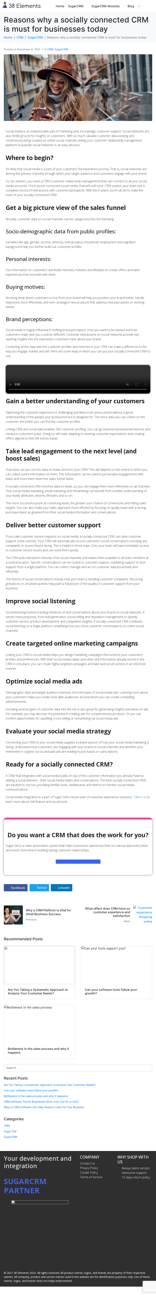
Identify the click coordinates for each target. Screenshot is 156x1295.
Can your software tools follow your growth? (31, 1090)
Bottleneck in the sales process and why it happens (36, 1096)
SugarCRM (61, 49)
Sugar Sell (10, 1131)
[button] (78, 379)
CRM (50, 49)
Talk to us (139, 797)
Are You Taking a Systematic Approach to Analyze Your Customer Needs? (50, 1084)
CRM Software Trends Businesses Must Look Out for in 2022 (41, 1101)
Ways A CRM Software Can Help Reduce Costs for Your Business (44, 1107)
